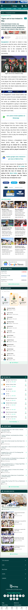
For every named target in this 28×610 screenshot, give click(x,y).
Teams (19, 8)
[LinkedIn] (11, 599)
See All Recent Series (14, 284)
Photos (25, 8)
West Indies (13, 173)
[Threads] (17, 599)
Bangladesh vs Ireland (18, 187)
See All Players (15, 362)
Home (2, 8)
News (14, 8)
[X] (14, 596)
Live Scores (8, 8)
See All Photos (14, 554)
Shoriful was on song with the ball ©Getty (20, 522)
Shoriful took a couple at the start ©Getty (20, 530)
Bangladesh (5, 42)
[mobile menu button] (2, 6)
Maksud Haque (7, 37)
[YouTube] (8, 596)
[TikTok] (17, 596)
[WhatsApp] (20, 596)
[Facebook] (5, 596)
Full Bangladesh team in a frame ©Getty (20, 547)
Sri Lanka (22, 166)
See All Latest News (14, 486)
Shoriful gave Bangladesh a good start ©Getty (11, 507)
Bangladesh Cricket (10, 12)
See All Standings (13, 421)
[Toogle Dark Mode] (22, 5)
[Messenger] (23, 596)
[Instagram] (11, 596)
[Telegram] (14, 599)
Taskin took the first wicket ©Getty (20, 513)
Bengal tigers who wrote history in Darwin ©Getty (19, 538)
